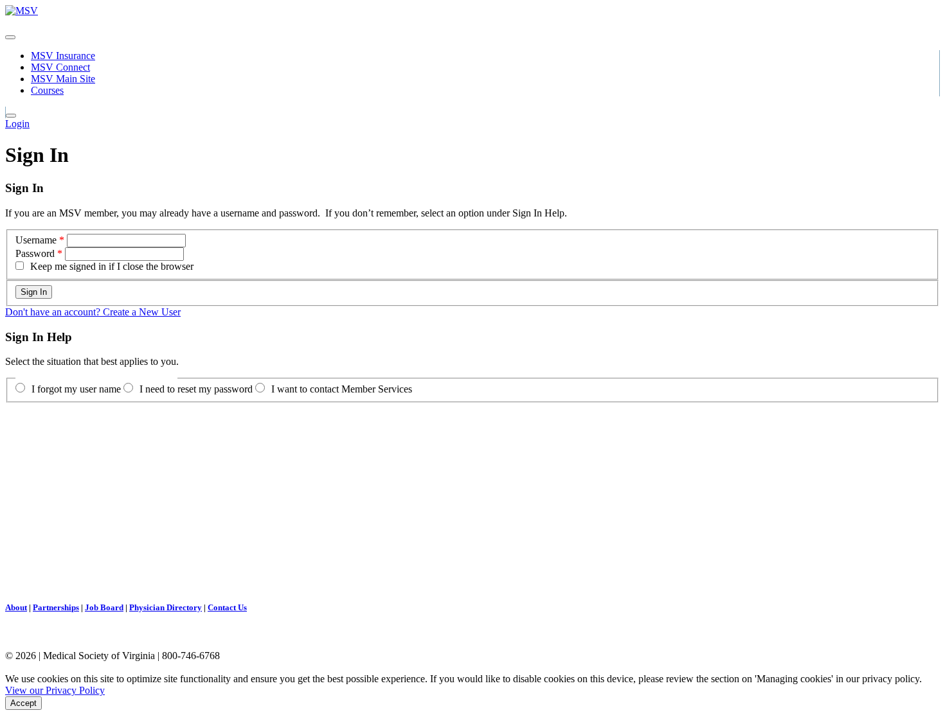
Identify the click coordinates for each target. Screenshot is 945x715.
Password (35, 253)
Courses (47, 90)
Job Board (104, 607)
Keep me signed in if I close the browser (112, 266)
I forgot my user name (76, 389)
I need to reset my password (196, 389)
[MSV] (21, 10)
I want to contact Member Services (341, 389)
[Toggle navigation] (10, 37)
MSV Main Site (63, 78)
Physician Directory (165, 607)
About (16, 607)
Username (36, 239)
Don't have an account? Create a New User (93, 311)
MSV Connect (60, 67)
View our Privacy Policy (55, 690)
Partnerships (56, 607)
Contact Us (227, 607)
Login (17, 123)
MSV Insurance (63, 55)
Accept (23, 703)
